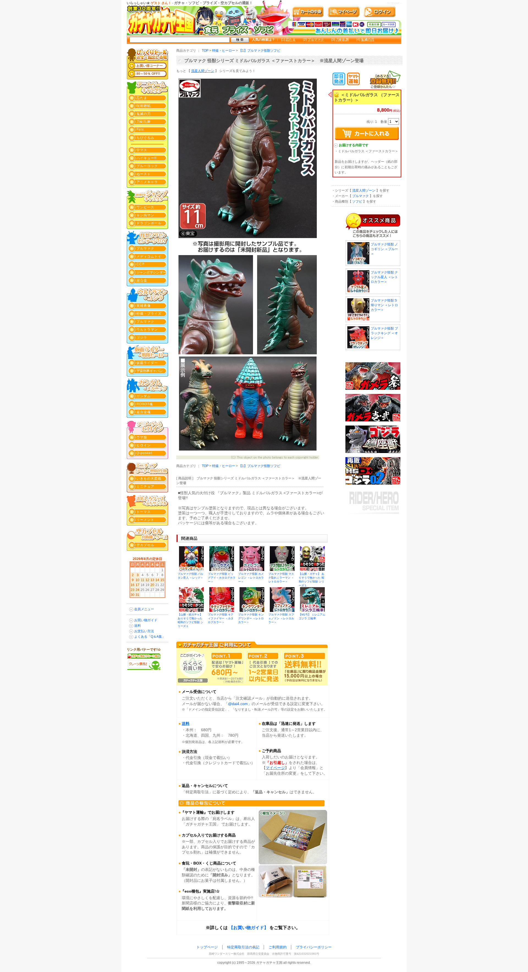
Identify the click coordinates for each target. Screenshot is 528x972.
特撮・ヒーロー (223, 51)
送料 (185, 723)
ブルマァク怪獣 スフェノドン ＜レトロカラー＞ (281, 618)
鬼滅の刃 (367, 40)
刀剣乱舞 (342, 40)
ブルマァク (315, 40)
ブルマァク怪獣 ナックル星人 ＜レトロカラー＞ (384, 277)
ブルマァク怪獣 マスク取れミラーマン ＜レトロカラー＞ (281, 577)
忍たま (291, 40)
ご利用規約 (278, 947)
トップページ (207, 947)
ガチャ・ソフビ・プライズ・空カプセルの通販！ (213, 3)
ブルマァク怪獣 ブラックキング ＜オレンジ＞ (384, 333)
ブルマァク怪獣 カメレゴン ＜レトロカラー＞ (251, 577)
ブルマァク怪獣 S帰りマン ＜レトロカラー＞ (384, 305)
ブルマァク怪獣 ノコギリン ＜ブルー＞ (384, 249)
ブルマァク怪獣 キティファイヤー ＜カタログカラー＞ (220, 618)
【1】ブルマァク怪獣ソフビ (259, 51)
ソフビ (357, 201)
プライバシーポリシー (314, 947)
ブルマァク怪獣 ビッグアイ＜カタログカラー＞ (221, 577)
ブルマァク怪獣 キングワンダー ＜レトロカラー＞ (251, 618)
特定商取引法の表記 (243, 947)
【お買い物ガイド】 (248, 927)
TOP (205, 51)
